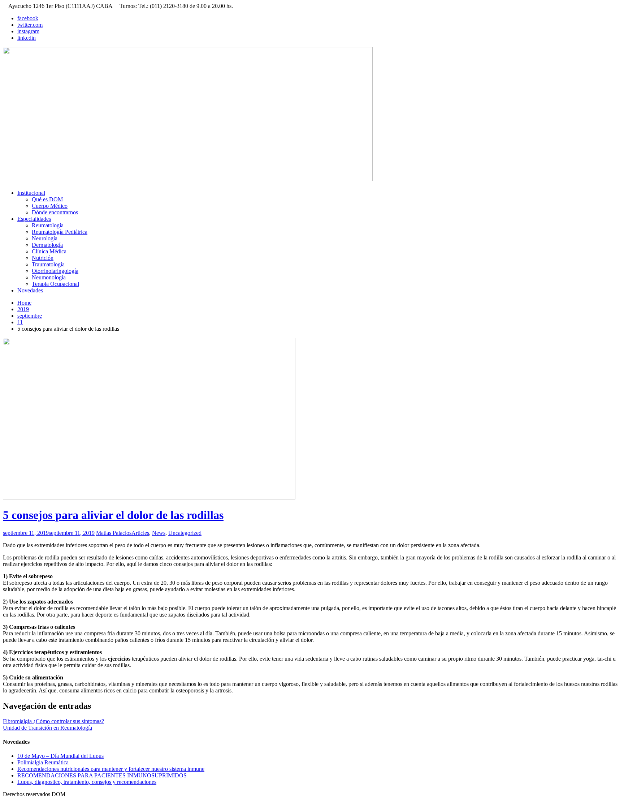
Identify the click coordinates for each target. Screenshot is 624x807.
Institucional (31, 193)
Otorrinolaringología (55, 271)
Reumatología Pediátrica (59, 232)
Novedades (30, 290)
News (158, 533)
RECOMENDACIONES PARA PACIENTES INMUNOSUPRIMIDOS (102, 775)
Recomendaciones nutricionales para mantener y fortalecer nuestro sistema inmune (110, 769)
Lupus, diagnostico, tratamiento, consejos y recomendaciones (86, 782)
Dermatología (47, 245)
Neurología (44, 238)
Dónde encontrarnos (55, 212)
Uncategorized (185, 533)
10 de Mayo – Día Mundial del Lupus (60, 756)
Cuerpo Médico (50, 206)
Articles (140, 533)
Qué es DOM (47, 199)
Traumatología (48, 264)
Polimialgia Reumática (43, 762)
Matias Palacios (113, 533)
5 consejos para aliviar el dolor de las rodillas (113, 514)
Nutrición (42, 258)
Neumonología (49, 277)
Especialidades (34, 219)
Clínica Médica (49, 251)
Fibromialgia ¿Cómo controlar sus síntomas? (53, 721)
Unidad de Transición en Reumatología (47, 728)
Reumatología (48, 225)
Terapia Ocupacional (55, 284)
